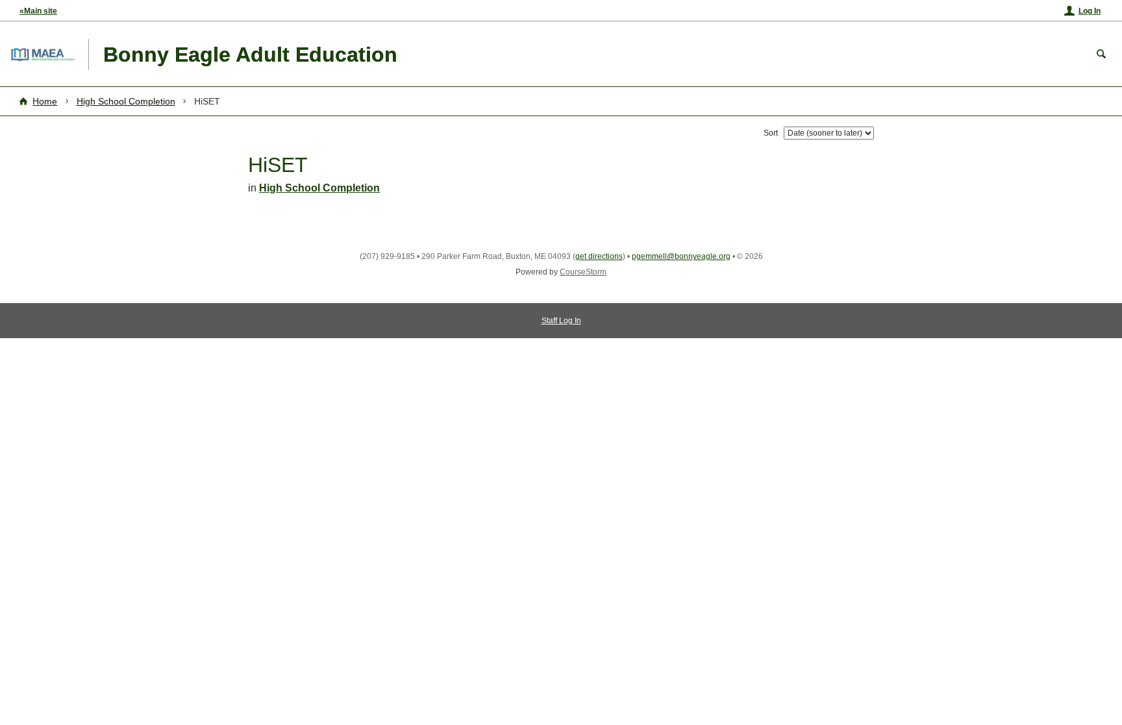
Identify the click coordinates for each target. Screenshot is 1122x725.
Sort (771, 133)
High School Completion (126, 101)
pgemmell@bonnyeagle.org (681, 256)
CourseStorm (583, 271)
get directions (599, 256)
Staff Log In (561, 320)
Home (44, 101)
